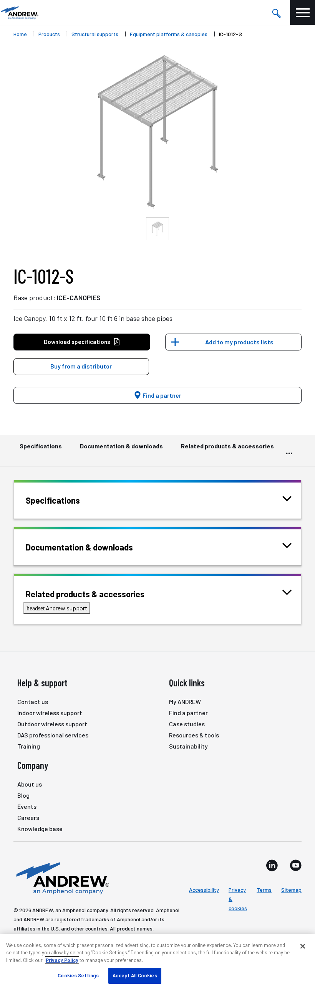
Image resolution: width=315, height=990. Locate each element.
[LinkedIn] (272, 865)
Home (20, 34)
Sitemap (291, 889)
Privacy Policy (62, 960)
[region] (157, 962)
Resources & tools (194, 735)
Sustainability (188, 746)
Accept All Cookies (135, 975)
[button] (81, 366)
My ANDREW (185, 701)
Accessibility (204, 889)
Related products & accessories (227, 446)
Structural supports (94, 34)
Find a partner (161, 395)
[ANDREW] (19, 12)
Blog (23, 795)
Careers (28, 817)
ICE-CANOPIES (79, 297)
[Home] (61, 877)
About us (29, 784)
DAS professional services (52, 735)
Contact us (32, 701)
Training (28, 746)
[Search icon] (276, 12)
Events (26, 806)
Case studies (187, 723)
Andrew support (57, 608)
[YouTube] (296, 865)
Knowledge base (40, 828)
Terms (264, 889)
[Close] (302, 946)
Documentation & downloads (121, 446)
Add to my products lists (239, 341)
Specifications (41, 446)
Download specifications (77, 341)
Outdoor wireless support (52, 723)
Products (49, 34)
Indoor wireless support (49, 712)
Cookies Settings (78, 975)
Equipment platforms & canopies (168, 34)
